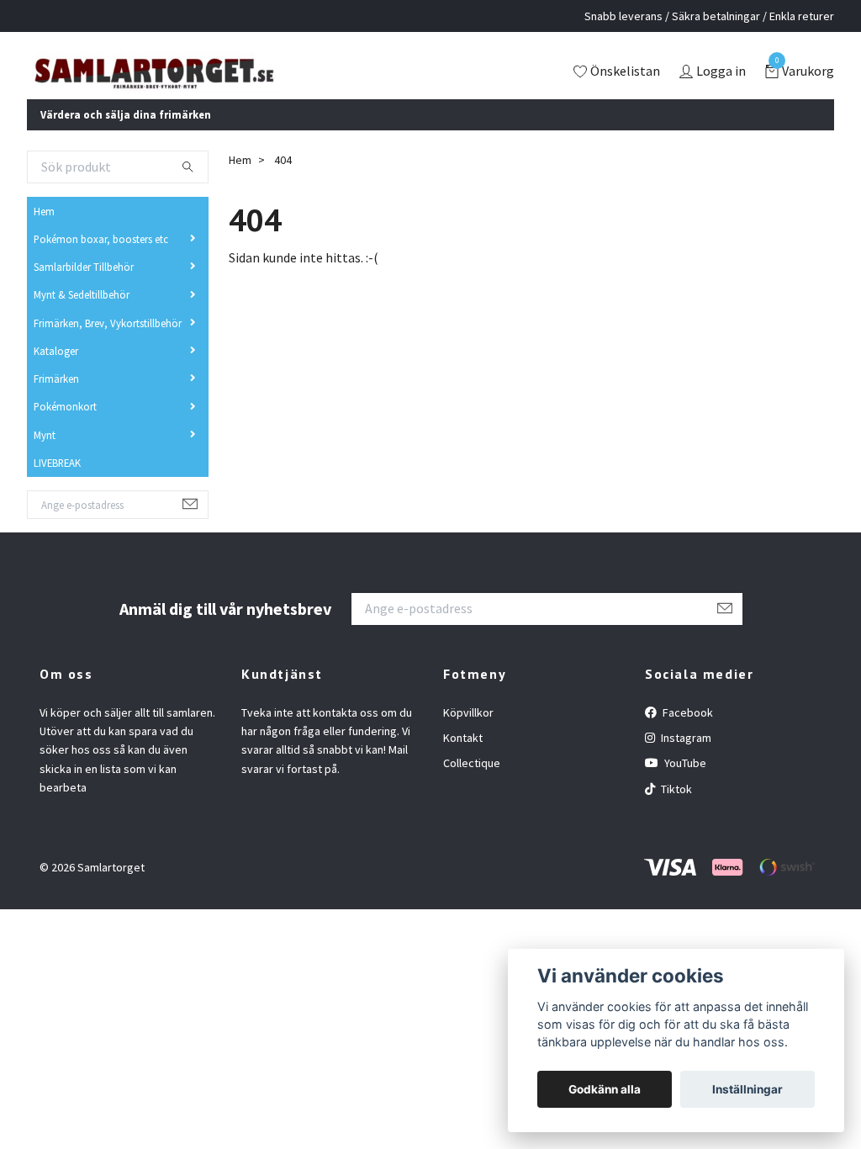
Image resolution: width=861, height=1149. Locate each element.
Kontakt (463, 760)
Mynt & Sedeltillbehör (81, 318)
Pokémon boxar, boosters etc (101, 261)
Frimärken (56, 401)
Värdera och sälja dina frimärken (125, 137)
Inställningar (747, 1089)
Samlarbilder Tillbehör (84, 289)
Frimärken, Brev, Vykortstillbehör (108, 345)
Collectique (471, 786)
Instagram (684, 760)
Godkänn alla (604, 1089)
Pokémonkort (65, 430)
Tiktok (675, 811)
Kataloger (56, 373)
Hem (44, 234)
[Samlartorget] (224, 83)
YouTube (684, 786)
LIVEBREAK (57, 485)
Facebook (686, 735)
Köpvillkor (468, 735)
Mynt (44, 457)
